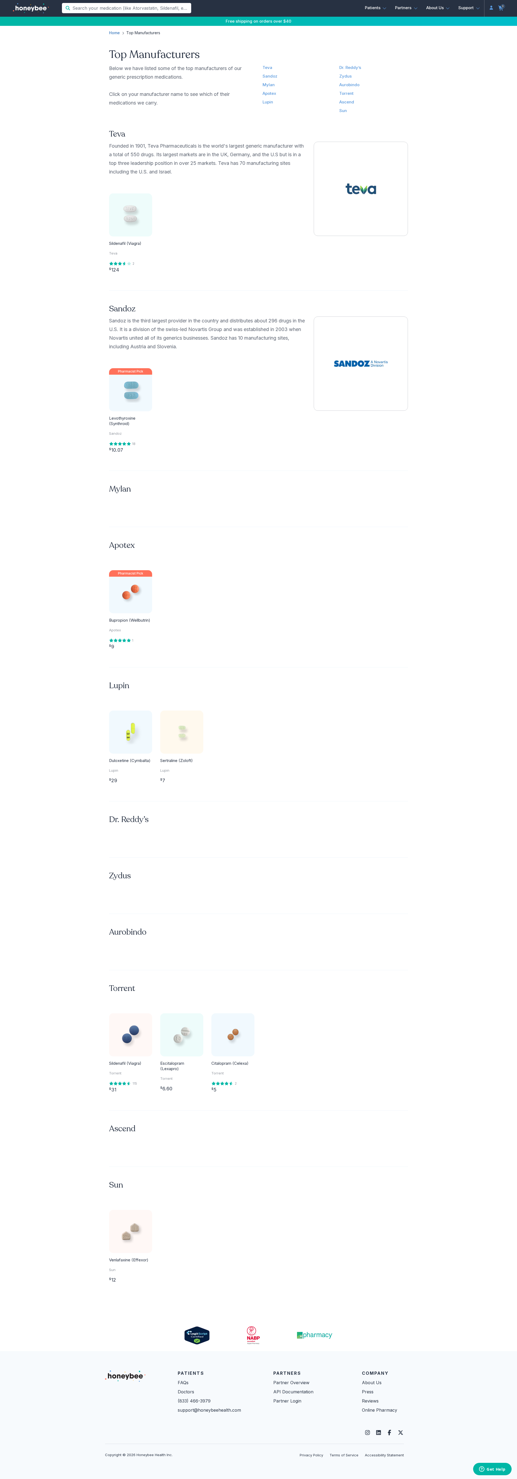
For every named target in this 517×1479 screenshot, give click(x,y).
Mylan (269, 84)
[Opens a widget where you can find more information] (492, 1469)
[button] (376, 8)
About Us (372, 1382)
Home (114, 32)
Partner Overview (291, 1382)
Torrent (346, 93)
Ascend (346, 102)
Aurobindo (349, 84)
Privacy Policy (311, 1455)
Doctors (186, 1391)
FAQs (183, 1382)
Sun (343, 110)
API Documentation (293, 1391)
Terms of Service (344, 1455)
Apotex (269, 93)
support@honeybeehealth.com (209, 1410)
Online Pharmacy (379, 1410)
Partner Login (287, 1401)
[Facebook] (389, 1432)
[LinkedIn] (378, 1432)
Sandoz (270, 76)
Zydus (345, 76)
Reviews (370, 1401)
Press (367, 1391)
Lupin (268, 102)
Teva (267, 67)
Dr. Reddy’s (350, 67)
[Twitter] (400, 1432)
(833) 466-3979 (194, 1401)
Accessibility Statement (384, 1455)
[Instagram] (367, 1432)
